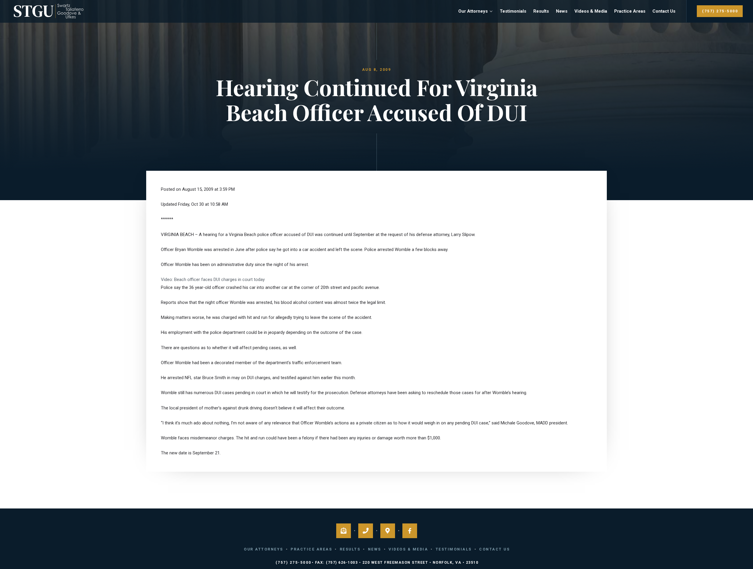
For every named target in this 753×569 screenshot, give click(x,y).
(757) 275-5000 (720, 11)
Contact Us (663, 11)
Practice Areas (629, 11)
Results (541, 11)
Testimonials (513, 11)
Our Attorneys (473, 11)
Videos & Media (590, 11)
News (561, 11)
